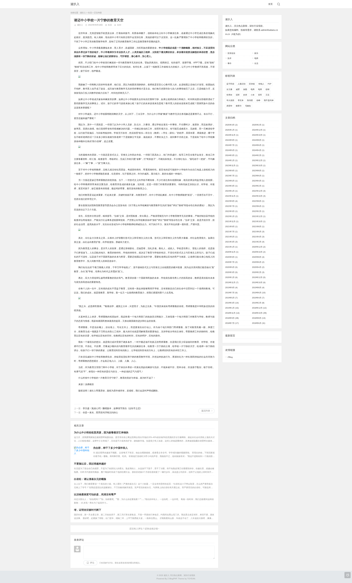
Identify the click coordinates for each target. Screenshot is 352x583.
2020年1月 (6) (231, 277)
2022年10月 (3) (259, 196)
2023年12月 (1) (259, 160)
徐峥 (258, 100)
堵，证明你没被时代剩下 (87, 510)
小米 (253, 95)
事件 (229, 63)
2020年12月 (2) (259, 247)
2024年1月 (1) (231, 160)
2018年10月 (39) (259, 313)
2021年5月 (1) (231, 237)
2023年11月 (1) (231, 165)
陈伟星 (250, 100)
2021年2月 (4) (258, 242)
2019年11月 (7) (231, 282)
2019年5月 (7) (231, 298)
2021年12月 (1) (259, 216)
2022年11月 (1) (231, 196)
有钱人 (261, 84)
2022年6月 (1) (258, 206)
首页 (270, 4)
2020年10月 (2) (259, 252)
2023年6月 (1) (258, 176)
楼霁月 (239, 106)
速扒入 (74, 4)
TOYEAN (191, 579)
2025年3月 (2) (231, 125)
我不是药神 (268, 100)
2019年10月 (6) (259, 282)
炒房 (245, 95)
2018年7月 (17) (232, 323)
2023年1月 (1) (231, 191)
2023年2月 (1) (258, 186)
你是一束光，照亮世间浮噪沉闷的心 (100, 412)
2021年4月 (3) (258, 237)
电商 (256, 58)
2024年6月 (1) (258, 145)
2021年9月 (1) (231, 226)
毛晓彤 (248, 106)
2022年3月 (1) (231, 211)
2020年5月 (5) (231, 267)
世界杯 (229, 95)
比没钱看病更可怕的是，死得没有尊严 (95, 494)
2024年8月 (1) (258, 140)
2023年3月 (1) (231, 186)
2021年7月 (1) (231, 231)
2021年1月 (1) (231, 247)
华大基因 (230, 100)
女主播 (229, 89)
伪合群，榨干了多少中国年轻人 (110, 448)
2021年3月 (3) (231, 242)
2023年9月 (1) (231, 170)
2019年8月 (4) (258, 287)
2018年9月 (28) (232, 318)
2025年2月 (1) (258, 125)
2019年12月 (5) (259, 277)
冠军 (238, 95)
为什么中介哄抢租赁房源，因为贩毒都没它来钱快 (101, 432)
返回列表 (205, 411)
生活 (90, 13)
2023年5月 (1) (231, 181)
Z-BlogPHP (172, 579)
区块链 (252, 84)
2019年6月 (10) (259, 293)
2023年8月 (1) (258, 170)
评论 (92, 563)
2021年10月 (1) (259, 221)
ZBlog (230, 357)
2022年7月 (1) (231, 206)
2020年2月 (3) (258, 272)
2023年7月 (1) (231, 176)
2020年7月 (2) (231, 262)
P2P (269, 84)
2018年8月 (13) (259, 318)
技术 (229, 58)
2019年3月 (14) (232, 303)
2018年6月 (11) (258, 323)
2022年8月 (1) (258, 201)
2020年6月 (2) (258, 262)
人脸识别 (241, 84)
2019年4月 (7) (258, 298)
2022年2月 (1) (258, 211)
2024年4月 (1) (258, 150)
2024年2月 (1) (258, 155)
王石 (267, 95)
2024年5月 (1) (231, 150)
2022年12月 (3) (259, 191)
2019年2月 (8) (258, 303)
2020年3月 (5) (231, 272)
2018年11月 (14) (232, 313)
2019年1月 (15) (232, 308)
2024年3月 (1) (231, 155)
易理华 (229, 106)
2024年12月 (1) (259, 130)
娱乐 (256, 53)
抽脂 (245, 89)
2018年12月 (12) (259, 308)
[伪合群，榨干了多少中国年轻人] (82, 452)
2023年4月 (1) (258, 181)
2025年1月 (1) (231, 130)
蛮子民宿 (230, 84)
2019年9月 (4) (231, 287)
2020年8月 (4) (258, 257)
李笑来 (241, 100)
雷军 (260, 95)
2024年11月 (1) (231, 135)
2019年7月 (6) (231, 293)
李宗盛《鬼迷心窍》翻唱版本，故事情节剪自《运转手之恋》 (112, 408)
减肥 (238, 89)
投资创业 (231, 53)
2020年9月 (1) (231, 257)
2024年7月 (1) (231, 145)
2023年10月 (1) (259, 165)
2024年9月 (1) (231, 140)
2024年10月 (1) (259, 135)
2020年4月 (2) (258, 267)
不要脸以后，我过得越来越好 (90, 463)
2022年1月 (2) (231, 216)
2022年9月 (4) (231, 201)
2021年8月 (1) (258, 226)
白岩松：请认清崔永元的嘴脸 (90, 479)
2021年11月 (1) (231, 221)
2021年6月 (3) (258, 231)
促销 (267, 89)
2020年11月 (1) (231, 252)
